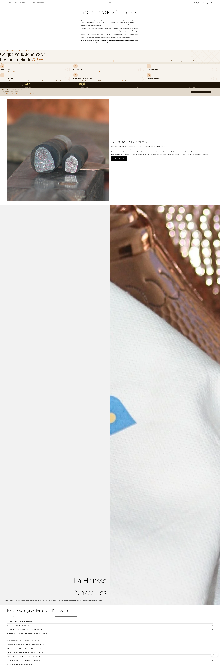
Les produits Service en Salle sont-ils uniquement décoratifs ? (25, 660)
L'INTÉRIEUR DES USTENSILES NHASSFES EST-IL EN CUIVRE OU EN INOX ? (25, 641)
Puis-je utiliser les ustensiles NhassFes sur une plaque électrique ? (26, 652)
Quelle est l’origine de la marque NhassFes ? (19, 625)
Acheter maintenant (119, 158)
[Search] (204, 3)
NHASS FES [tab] (43, 63)
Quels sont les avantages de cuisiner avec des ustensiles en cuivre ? (26, 637)
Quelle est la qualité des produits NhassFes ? (20, 621)
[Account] (207, 3)
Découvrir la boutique (201, 92)
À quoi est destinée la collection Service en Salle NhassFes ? (24, 656)
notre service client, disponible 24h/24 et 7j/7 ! (66, 616)
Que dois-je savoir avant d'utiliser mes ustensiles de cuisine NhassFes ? (27, 633)
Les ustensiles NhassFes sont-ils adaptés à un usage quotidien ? (25, 644)
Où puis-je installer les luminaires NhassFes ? (20, 664)
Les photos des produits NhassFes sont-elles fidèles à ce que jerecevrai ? (28, 629)
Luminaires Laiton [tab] (28, 63)
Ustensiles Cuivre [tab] (10, 63)
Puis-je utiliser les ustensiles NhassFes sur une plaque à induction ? (26, 648)
